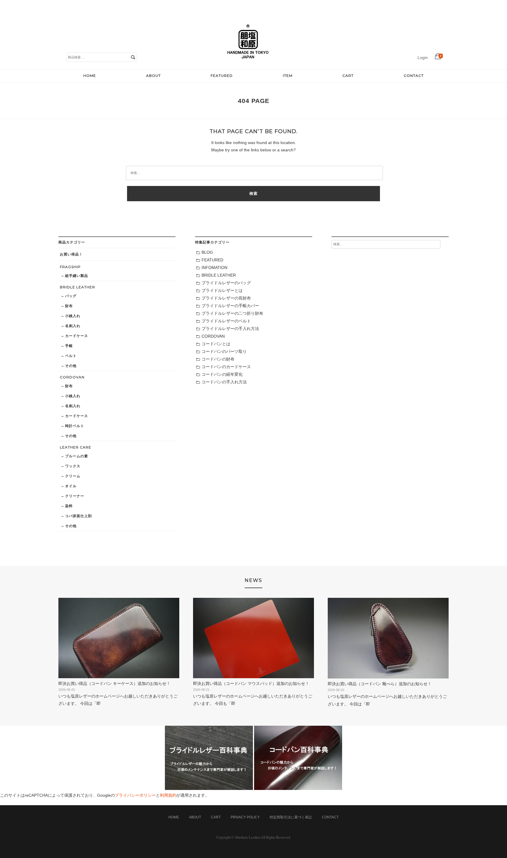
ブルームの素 (76, 456)
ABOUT (153, 75)
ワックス (72, 466)
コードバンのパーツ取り (224, 351)
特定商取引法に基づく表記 (291, 817)
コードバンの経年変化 (222, 374)
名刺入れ (72, 326)
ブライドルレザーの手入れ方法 (230, 328)
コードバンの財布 (218, 359)
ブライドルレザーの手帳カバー (230, 305)
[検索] (133, 57)
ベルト (71, 355)
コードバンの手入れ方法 (224, 382)
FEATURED (222, 75)
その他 (71, 365)
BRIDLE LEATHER (77, 287)
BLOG (207, 252)
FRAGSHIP (70, 267)
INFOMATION (214, 267)
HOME (89, 75)
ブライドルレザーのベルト (226, 321)
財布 (69, 306)
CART (348, 75)
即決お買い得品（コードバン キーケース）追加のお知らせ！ (114, 683)
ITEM (288, 75)
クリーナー (74, 496)
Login (423, 57)
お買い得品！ (71, 254)
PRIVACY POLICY (245, 817)
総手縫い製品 (76, 275)
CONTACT (414, 75)
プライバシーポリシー (135, 795)
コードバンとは (216, 343)
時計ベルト (74, 426)
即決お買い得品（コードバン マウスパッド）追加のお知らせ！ (251, 683)
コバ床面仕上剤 (78, 516)
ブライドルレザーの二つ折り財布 (232, 313)
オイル (71, 486)
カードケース (76, 336)
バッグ (71, 296)
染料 (69, 506)
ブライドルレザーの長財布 (226, 298)
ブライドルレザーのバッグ (226, 282)
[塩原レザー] (248, 63)
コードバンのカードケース (226, 366)
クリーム (72, 476)
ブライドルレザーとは (222, 290)
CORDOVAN (72, 377)
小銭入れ (72, 316)
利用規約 (168, 795)
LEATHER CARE (75, 447)
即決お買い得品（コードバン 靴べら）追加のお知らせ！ (380, 683)
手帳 (69, 345)
